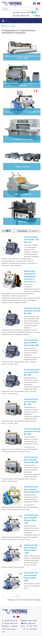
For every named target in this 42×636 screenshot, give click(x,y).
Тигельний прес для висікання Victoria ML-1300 (31, 343)
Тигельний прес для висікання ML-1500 (31, 402)
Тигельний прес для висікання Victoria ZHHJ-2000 (31, 576)
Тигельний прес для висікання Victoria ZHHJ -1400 (31, 549)
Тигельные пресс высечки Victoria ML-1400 (32, 372)
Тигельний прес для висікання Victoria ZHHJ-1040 (31, 519)
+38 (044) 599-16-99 (20, 15)
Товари (13, 26)
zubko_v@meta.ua (29, 623)
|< (3, 596)
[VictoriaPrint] (15, 611)
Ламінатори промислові (22, 194)
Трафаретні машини (22, 167)
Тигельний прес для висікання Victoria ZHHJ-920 (32, 489)
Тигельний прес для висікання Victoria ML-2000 (31, 460)
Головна (6, 26)
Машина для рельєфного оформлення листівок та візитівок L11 (30, 276)
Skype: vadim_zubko (29, 620)
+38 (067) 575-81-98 (20, 12)
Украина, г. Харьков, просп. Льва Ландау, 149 (9, 629)
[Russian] (37, 15)
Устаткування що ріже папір (23, 139)
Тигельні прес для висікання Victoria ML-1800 (32, 431)
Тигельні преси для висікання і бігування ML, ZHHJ (22, 112)
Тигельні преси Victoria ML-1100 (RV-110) (31, 239)
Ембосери (22, 221)
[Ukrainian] (35, 15)
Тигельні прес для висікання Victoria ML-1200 (32, 311)
